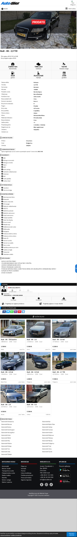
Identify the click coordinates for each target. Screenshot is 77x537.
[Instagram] (46, 485)
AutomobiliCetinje (47, 427)
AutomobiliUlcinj (46, 449)
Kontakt (23, 468)
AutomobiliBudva (6, 427)
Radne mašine (6, 475)
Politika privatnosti (27, 475)
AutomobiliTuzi (5, 449)
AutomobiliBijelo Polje (48, 424)
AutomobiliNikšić (6, 438)
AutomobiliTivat (46, 446)
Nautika (4, 477)
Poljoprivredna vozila (8, 473)
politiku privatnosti (16, 535)
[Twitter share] (8, 311)
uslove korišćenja (5, 535)
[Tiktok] (51, 485)
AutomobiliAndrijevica (7, 422)
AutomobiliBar (46, 422)
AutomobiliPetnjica (47, 438)
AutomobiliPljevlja (47, 441)
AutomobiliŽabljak (6, 454)
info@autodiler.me (46, 479)
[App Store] (64, 476)
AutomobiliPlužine (6, 443)
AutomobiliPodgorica (48, 443)
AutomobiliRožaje (6, 446)
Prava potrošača (26, 477)
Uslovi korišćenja (26, 473)
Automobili (5, 466)
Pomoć (23, 471)
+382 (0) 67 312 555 (46, 475)
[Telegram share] (23, 311)
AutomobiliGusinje (47, 430)
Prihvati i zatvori (71, 534)
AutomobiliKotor (6, 435)
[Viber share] (15, 311)
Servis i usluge (6, 480)
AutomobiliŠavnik (47, 452)
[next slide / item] (75, 30)
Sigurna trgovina (26, 480)
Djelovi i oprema (7, 482)
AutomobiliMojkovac (48, 435)
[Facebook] (41, 485)
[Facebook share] (4, 311)
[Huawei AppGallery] (64, 481)
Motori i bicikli (6, 468)
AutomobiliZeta (5, 452)
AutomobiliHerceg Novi (7, 432)
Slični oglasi (39, 316)
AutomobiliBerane (6, 424)
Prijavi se (24, 466)
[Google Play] (64, 470)
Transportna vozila (8, 471)
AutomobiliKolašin (47, 432)
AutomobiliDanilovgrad (7, 430)
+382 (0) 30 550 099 (46, 477)
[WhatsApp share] (11, 311)
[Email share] (19, 311)
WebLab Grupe (44, 493)
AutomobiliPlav (5, 441)
